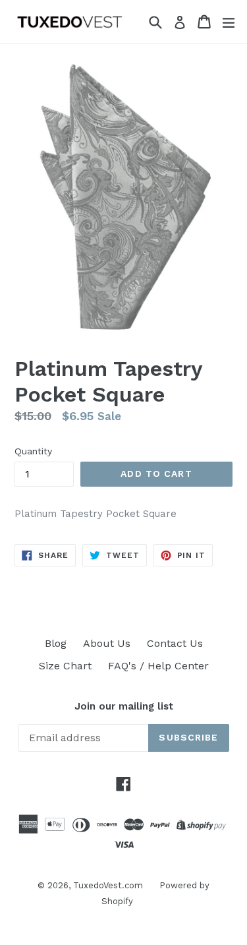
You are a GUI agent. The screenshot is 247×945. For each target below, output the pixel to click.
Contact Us (175, 643)
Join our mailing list (123, 706)
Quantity (33, 451)
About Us (106, 643)
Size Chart (65, 665)
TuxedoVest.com (108, 885)
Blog (56, 643)
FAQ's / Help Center (158, 665)
